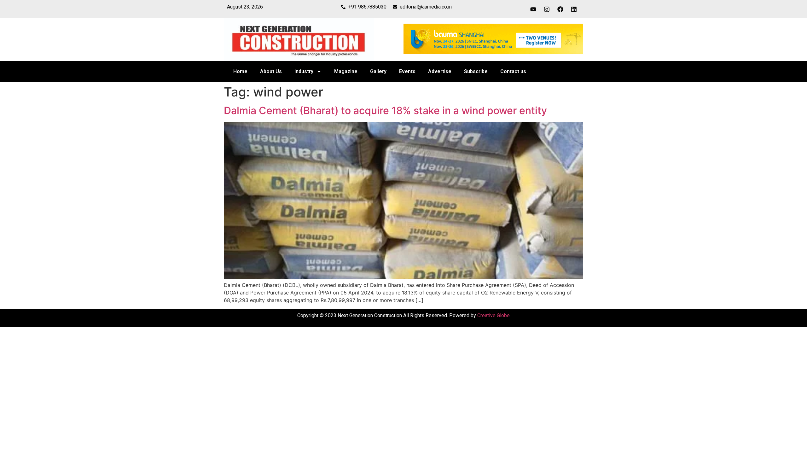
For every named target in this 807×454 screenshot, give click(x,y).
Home (240, 71)
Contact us (513, 71)
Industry (303, 71)
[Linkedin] (574, 9)
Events (407, 71)
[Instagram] (547, 9)
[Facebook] (560, 9)
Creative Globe (493, 315)
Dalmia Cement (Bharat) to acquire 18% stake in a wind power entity (385, 110)
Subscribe (476, 71)
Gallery (378, 71)
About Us (271, 71)
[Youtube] (533, 9)
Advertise (439, 71)
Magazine (345, 71)
